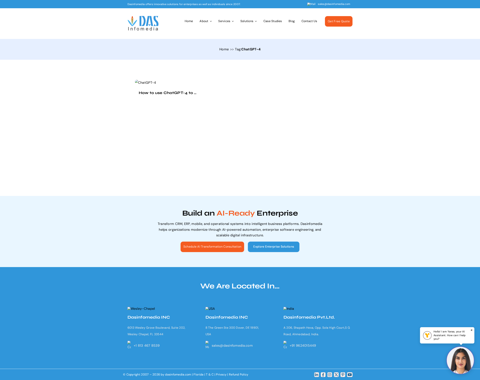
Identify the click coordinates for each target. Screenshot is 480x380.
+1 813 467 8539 (147, 345)
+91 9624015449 (303, 345)
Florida (198, 374)
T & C (210, 374)
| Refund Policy (237, 374)
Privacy (221, 374)
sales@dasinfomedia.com (334, 4)
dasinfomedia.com (178, 374)
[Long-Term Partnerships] (143, 17)
